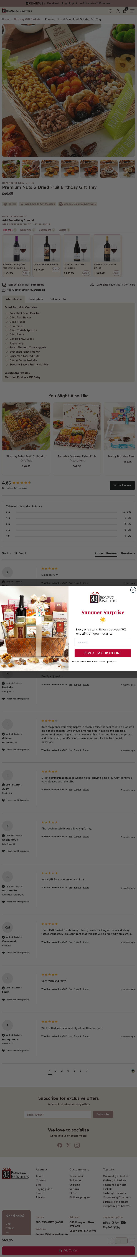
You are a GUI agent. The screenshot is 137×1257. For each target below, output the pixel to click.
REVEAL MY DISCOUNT (103, 653)
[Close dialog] (133, 590)
